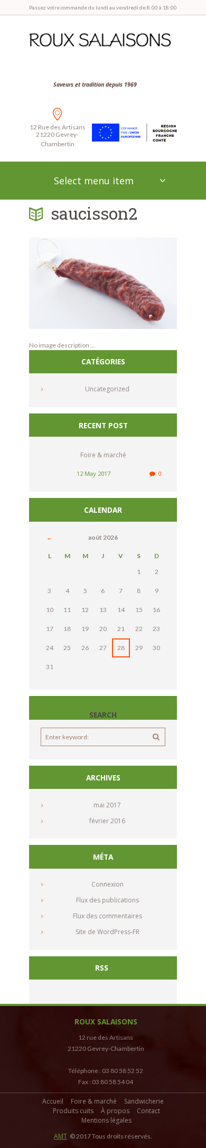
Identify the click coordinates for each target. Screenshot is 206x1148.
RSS (101, 968)
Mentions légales (106, 1120)
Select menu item (94, 180)
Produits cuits (73, 1110)
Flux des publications (107, 900)
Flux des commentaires (107, 915)
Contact (148, 1110)
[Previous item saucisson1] (66, 283)
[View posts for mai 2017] (50, 537)
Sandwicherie (144, 1101)
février (107, 820)
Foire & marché (103, 454)
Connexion (107, 884)
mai (107, 805)
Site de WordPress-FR (107, 931)
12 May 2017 (93, 473)
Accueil (52, 1101)
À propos (115, 1110)
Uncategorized (107, 388)
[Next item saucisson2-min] (140, 283)
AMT (60, 1136)
